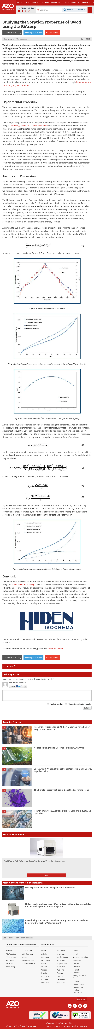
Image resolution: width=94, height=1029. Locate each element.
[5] (17, 819)
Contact (76, 963)
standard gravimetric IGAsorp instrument (29, 125)
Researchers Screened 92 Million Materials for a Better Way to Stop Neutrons (62, 728)
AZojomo (60, 970)
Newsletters (77, 960)
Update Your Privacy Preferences (22, 1026)
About (75, 951)
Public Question (56, 704)
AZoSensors (27, 951)
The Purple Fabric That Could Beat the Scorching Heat (61, 789)
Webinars (61, 951)
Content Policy (78, 984)
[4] (17, 797)
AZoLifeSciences (28, 963)
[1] (17, 734)
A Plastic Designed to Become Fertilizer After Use (59, 747)
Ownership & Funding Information (78, 990)
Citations (8, 666)
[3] (17, 777)
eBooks (44, 966)
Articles (44, 954)
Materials (61, 960)
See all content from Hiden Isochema (18, 938)
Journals (44, 979)
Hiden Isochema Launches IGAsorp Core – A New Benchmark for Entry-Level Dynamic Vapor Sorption (58, 905)
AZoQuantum (27, 954)
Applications (62, 963)
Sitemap (76, 981)
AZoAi (24, 957)
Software (45, 982)
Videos (44, 970)
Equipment (45, 960)
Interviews (61, 954)
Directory (45, 2)
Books (43, 963)
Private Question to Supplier (80, 704)
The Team (61, 982)
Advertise (76, 966)
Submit (87, 708)
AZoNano (9, 951)
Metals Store (46, 976)
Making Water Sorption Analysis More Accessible (50, 887)
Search (75, 954)
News (43, 951)
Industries (61, 966)
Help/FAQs (61, 979)
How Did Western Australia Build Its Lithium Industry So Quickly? (62, 812)
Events (44, 973)
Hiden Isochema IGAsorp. (23, 584)
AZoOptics (10, 960)
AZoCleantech (11, 957)
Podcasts (60, 973)
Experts (60, 976)
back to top (81, 999)
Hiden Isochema (55, 648)
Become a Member (80, 957)
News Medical (28, 960)
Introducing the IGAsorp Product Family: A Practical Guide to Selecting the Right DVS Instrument (56, 921)
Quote (46, 875)
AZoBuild (9, 963)
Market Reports (63, 957)
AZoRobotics (11, 954)
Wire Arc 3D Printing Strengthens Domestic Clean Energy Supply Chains (63, 770)
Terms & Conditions (77, 971)
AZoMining (10, 966)
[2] (17, 756)
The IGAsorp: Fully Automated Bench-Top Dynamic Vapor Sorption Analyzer (34, 861)
